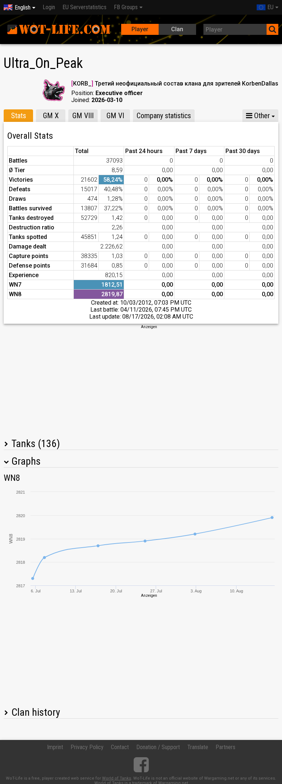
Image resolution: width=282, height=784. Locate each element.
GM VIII (83, 115)
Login (49, 7)
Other (261, 115)
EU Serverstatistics (84, 7)
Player (139, 29)
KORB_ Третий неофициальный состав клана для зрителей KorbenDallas (174, 83)
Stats (18, 115)
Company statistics (164, 115)
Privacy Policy (87, 747)
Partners (225, 747)
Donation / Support (158, 747)
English (22, 7)
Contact (120, 747)
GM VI (115, 115)
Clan (177, 29)
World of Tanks (116, 778)
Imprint (55, 747)
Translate (197, 747)
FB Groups (126, 7)
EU (270, 7)
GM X (51, 115)
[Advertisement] (141, 381)
